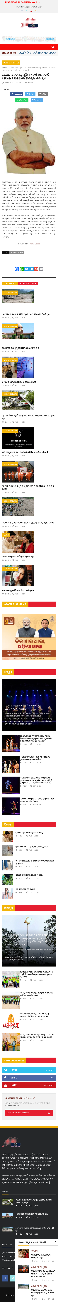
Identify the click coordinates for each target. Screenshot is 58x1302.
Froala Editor (34, 244)
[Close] (55, 1241)
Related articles (10, 283)
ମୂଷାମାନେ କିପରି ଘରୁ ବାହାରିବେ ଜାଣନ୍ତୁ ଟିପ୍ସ (32, 846)
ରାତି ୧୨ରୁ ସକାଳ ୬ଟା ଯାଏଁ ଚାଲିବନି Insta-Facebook (25, 452)
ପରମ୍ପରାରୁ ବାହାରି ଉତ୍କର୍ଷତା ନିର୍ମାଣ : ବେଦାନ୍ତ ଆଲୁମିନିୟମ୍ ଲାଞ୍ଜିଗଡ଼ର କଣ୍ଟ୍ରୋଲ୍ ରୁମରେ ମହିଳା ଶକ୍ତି (36, 974)
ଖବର (5, 1191)
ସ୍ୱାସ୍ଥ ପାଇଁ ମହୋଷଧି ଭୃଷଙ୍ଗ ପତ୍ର (29, 875)
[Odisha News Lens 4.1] (11, 1142)
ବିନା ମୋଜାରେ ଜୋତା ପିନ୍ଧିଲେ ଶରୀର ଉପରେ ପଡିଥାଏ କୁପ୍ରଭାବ (35, 861)
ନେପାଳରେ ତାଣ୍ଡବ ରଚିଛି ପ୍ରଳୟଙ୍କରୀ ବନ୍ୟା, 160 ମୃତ (26, 314)
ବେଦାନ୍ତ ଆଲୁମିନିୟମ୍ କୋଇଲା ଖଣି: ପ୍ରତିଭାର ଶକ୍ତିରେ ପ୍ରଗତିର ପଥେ (37, 993)
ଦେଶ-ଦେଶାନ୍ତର (11, 62)
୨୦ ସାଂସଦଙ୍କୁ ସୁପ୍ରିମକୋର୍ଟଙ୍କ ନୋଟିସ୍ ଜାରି (20, 347)
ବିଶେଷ (6, 534)
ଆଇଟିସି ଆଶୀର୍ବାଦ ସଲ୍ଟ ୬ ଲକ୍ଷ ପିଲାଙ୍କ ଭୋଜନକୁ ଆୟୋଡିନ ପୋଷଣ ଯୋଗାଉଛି (35, 1014)
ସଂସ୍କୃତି (8, 672)
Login (40, 7)
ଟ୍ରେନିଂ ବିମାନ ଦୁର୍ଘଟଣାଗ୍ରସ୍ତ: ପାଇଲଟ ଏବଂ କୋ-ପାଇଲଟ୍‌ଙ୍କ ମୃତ (28, 417)
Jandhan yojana (17, 252)
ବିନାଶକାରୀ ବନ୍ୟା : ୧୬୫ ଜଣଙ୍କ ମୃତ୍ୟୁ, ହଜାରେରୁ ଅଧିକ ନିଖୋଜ (28, 522)
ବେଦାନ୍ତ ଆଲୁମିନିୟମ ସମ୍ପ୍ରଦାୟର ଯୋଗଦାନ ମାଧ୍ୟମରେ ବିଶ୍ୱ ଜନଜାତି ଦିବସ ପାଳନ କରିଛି (37, 1035)
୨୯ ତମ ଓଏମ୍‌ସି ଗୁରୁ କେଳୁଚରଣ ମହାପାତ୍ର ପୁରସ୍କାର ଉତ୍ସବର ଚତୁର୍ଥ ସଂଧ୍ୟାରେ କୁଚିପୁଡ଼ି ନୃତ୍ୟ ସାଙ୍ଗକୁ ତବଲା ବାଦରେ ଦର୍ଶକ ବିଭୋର (36, 780)
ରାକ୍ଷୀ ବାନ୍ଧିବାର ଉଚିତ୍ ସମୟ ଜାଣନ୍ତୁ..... (19, 556)
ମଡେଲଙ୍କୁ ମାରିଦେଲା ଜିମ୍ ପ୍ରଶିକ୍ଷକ (18, 590)
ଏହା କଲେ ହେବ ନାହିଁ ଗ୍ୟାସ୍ (25, 889)
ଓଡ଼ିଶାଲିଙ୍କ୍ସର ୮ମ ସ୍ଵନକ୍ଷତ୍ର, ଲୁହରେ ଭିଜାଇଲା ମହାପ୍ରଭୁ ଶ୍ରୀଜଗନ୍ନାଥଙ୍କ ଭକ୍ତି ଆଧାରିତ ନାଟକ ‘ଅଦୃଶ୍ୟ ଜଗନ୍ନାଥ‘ (36, 738)
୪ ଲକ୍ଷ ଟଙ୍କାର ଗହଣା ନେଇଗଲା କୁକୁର (19, 381)
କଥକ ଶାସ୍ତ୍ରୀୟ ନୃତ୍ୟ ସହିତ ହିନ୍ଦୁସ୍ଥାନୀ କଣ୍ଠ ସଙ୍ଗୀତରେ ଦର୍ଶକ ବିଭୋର (37, 799)
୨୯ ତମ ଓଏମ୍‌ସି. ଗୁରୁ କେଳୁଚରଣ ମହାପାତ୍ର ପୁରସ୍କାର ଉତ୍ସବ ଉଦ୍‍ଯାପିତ (35, 758)
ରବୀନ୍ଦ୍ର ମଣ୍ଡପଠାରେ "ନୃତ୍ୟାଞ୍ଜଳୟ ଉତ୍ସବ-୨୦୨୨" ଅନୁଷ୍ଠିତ (23, 707)
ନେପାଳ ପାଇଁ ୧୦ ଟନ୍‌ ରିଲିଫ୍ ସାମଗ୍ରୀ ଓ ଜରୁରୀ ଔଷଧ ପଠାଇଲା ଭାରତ (28, 487)
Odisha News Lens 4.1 (28, 283)
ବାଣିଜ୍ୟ (8, 908)
